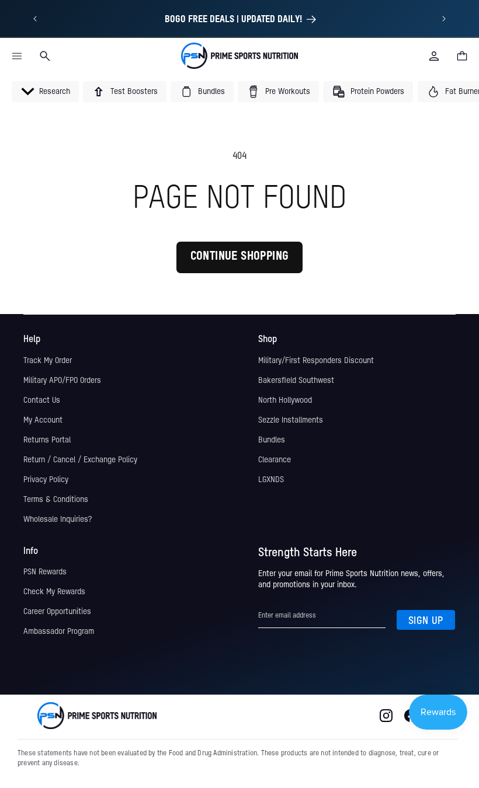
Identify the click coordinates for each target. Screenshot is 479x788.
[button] (17, 56)
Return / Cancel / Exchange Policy (80, 460)
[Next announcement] (444, 19)
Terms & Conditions (55, 500)
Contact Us (41, 400)
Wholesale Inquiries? (57, 519)
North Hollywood (285, 400)
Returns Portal (47, 440)
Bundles (271, 440)
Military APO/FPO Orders (62, 380)
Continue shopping (239, 257)
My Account (43, 420)
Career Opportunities (57, 612)
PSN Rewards (45, 572)
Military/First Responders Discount (316, 361)
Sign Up (425, 621)
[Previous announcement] (34, 19)
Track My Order (47, 361)
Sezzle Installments (290, 420)
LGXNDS (271, 480)
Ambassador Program (58, 631)
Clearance (274, 460)
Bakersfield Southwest (296, 380)
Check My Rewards (54, 592)
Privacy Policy (45, 480)
